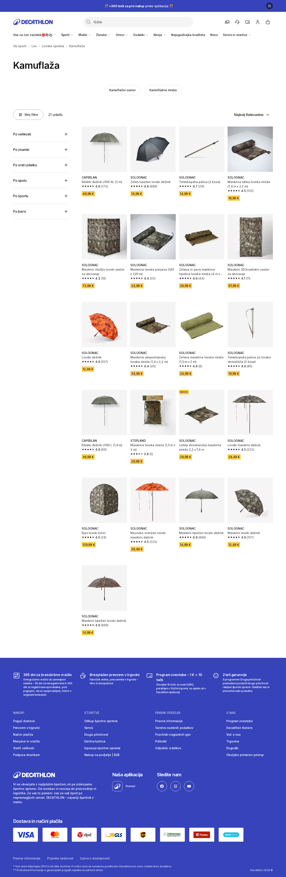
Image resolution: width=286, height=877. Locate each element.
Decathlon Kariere (239, 728)
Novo (214, 35)
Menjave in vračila (26, 741)
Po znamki (21, 149)
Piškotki (161, 741)
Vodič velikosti (23, 748)
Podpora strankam (26, 755)
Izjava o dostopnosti (95, 858)
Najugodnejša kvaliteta (188, 35)
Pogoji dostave (24, 721)
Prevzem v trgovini (26, 728)
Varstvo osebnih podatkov (174, 728)
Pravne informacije (168, 721)
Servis (88, 728)
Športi (65, 35)
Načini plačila (23, 734)
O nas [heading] (231, 713)
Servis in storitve (235, 35)
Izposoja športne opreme (102, 748)
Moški (83, 35)
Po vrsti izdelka (25, 165)
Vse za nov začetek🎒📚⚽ (33, 35)
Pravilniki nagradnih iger (173, 734)
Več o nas (233, 734)
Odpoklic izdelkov (168, 748)
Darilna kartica (94, 741)
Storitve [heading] (91, 713)
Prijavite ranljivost (60, 858)
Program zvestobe (239, 721)
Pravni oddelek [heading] (167, 713)
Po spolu (20, 180)
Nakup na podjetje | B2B (102, 755)
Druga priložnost (96, 734)
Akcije (158, 35)
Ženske (102, 35)
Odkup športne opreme (101, 721)
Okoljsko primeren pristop (245, 755)
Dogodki (232, 748)
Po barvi (19, 211)
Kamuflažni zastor (122, 90)
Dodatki (139, 35)
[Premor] (269, 6)
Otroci (120, 35)
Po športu (20, 196)
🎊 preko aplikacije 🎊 (139, 6)
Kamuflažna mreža (163, 90)
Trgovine (232, 741)
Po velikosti (22, 134)
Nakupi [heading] (18, 713)
